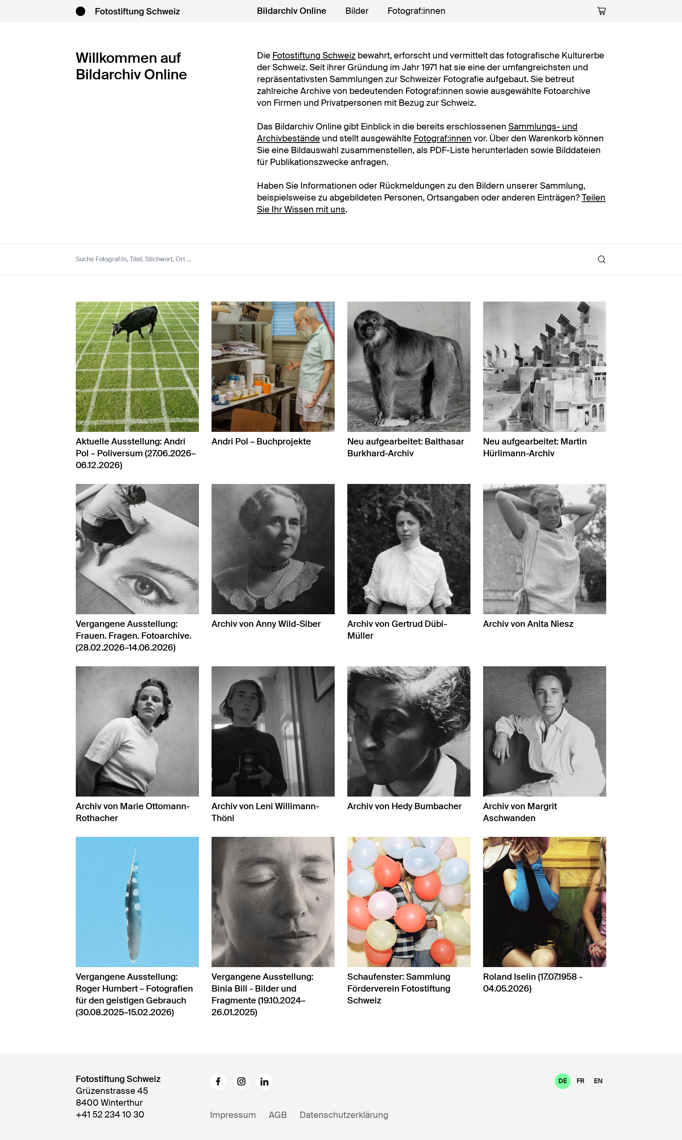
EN (598, 1081)
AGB (278, 1115)
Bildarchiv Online (291, 11)
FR (581, 1081)
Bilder (357, 11)
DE (562, 1081)
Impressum (233, 1115)
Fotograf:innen (417, 11)
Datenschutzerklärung (344, 1115)
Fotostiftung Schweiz (314, 55)
